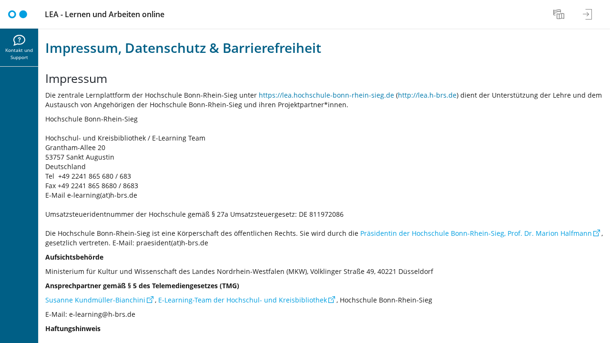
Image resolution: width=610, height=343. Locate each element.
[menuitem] (560, 14)
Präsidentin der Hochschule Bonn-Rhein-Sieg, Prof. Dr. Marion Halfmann (476, 233)
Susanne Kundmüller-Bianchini (95, 299)
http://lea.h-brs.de (427, 95)
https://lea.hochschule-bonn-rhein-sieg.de (326, 95)
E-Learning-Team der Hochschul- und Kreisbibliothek (242, 299)
